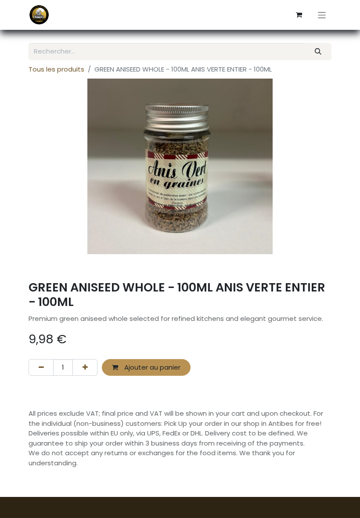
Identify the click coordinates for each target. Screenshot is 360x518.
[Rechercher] (318, 51)
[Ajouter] (84, 367)
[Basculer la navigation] (322, 15)
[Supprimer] (41, 367)
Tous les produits (56, 69)
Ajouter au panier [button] (151, 367)
